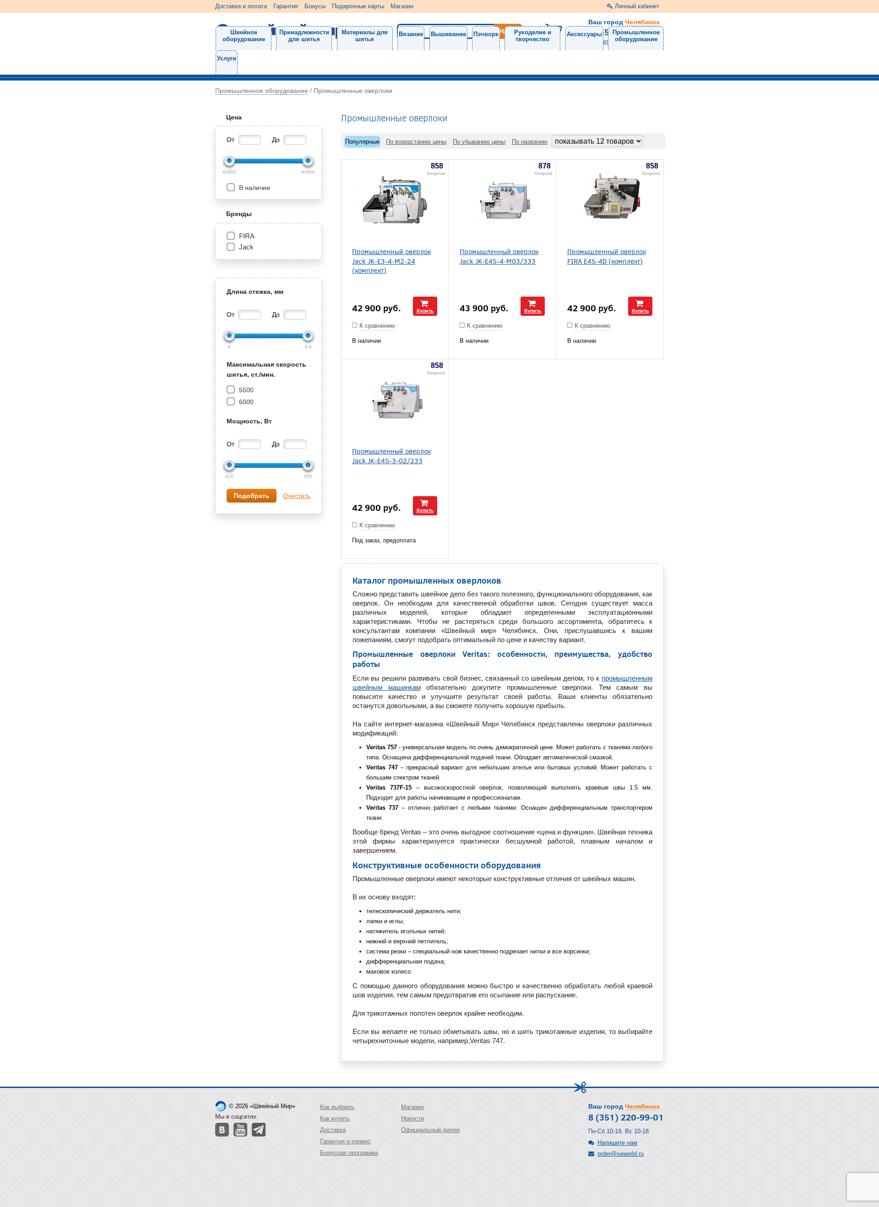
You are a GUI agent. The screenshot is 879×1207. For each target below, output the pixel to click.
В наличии (253, 187)
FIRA (247, 236)
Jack (246, 247)
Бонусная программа (349, 1152)
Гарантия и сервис (345, 1141)
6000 (245, 402)
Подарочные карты (358, 6)
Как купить (335, 1118)
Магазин (402, 6)
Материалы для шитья (365, 36)
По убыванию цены (479, 141)
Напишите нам (617, 1142)
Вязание (411, 34)
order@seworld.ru (620, 1153)
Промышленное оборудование (636, 36)
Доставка (333, 1129)
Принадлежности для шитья (304, 36)
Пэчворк (486, 34)
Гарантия (285, 6)
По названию (530, 141)
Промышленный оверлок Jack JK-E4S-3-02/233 (391, 455)
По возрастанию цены (416, 141)
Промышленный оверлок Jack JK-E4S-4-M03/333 (499, 255)
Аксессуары (584, 34)
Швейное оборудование (243, 36)
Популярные (362, 141)
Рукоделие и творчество (532, 36)
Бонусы (315, 6)
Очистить (296, 495)
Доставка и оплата (241, 6)
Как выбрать (337, 1107)
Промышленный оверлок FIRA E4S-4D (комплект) (606, 255)
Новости (412, 1118)
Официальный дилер (430, 1129)
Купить (425, 310)
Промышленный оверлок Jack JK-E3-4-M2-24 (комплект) (391, 260)
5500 (245, 390)
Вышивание (448, 34)
